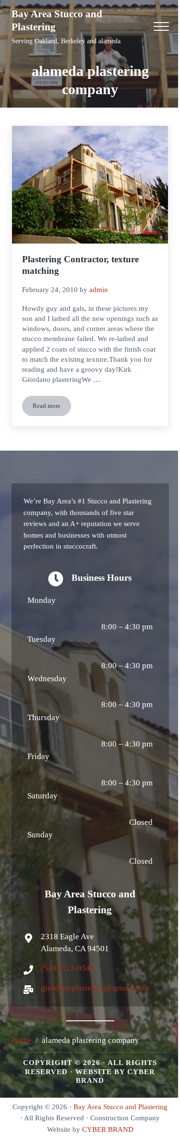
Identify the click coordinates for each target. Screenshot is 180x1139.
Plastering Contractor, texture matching (80, 265)
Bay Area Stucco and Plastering (120, 1107)
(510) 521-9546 (68, 968)
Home (22, 1040)
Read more (52, 408)
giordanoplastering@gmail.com (95, 987)
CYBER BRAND (107, 1129)
